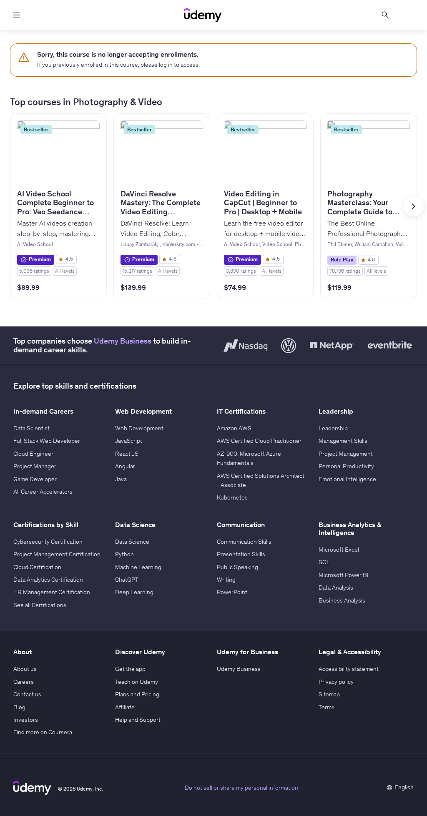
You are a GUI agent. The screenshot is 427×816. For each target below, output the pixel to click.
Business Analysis (342, 600)
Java (121, 479)
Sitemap (329, 694)
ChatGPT (126, 579)
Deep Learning (134, 592)
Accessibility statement (349, 669)
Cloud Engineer (33, 453)
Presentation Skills (241, 554)
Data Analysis (336, 587)
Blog (19, 707)
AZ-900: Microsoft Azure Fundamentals (249, 458)
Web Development (139, 428)
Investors (25, 719)
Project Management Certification (56, 554)
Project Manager (34, 466)
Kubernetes (232, 497)
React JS (126, 453)
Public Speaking (237, 567)
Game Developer (35, 479)
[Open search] (385, 15)
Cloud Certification (37, 567)
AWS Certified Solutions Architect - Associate (260, 480)
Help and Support (138, 719)
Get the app (130, 669)
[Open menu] (16, 15)
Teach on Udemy (136, 681)
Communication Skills (244, 541)
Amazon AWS (234, 428)
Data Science (132, 541)
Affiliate (125, 707)
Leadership (333, 428)
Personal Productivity (346, 466)
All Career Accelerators (43, 491)
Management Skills (343, 440)
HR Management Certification (51, 592)
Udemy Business (122, 341)
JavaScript (128, 440)
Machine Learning (138, 567)
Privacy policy (336, 681)
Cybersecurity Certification (48, 541)
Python (124, 554)
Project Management (346, 453)
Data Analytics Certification (48, 579)
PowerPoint (232, 592)
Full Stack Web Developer (46, 440)
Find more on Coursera (42, 732)
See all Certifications (39, 605)
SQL (324, 562)
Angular (125, 466)
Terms (326, 707)
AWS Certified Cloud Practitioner (259, 440)
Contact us (27, 694)
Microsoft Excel (339, 549)
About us (25, 669)
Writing (226, 579)
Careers (23, 681)
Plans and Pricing (137, 694)
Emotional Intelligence (347, 479)
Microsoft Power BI (344, 575)
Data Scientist (31, 428)
